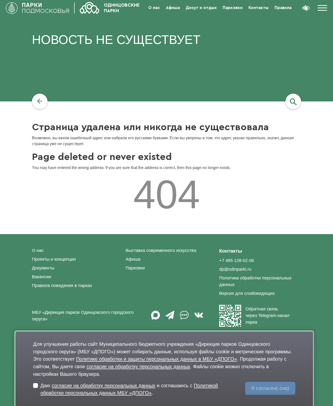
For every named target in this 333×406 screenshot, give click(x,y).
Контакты (258, 8)
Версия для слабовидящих (247, 293)
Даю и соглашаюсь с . (129, 389)
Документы (43, 268)
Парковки (233, 8)
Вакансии (41, 276)
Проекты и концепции (54, 259)
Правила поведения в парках (62, 285)
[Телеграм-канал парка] (170, 317)
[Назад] (40, 101)
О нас (154, 8)
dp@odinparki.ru (235, 269)
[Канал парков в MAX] (155, 317)
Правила (283, 8)
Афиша (173, 8)
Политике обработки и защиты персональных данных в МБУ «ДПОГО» (156, 359)
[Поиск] (293, 101)
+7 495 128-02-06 (236, 260)
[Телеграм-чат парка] (184, 317)
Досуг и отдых (201, 8)
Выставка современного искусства (161, 250)
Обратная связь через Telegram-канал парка (267, 316)
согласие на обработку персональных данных (138, 366)
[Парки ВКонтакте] (198, 317)
